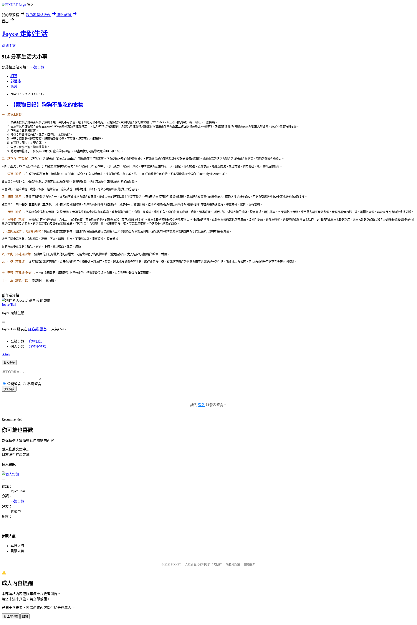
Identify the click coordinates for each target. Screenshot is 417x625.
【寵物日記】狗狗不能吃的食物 (46, 105)
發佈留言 (9, 389)
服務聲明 (249, 564)
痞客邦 (33, 329)
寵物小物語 (37, 346)
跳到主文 (9, 46)
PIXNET (176, 564)
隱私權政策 (233, 564)
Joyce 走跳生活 (25, 34)
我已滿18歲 (10, 616)
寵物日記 (36, 341)
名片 (13, 86)
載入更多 (9, 362)
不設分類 (37, 67)
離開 (25, 616)
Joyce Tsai (9, 304)
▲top (6, 354)
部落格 (15, 81)
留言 (43, 329)
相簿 (13, 76)
